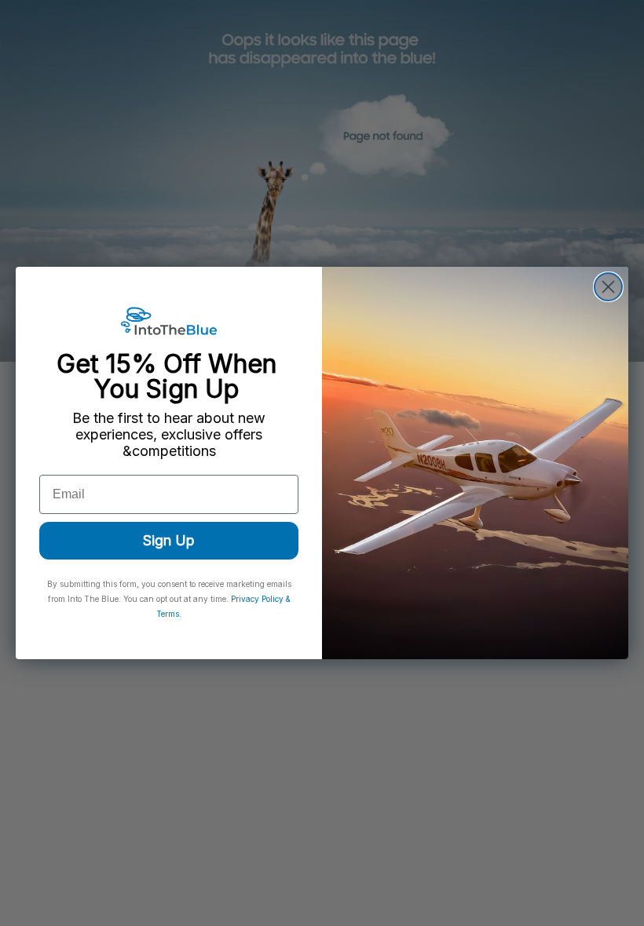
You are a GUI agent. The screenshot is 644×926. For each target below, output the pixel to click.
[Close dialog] (608, 287)
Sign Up (169, 540)
